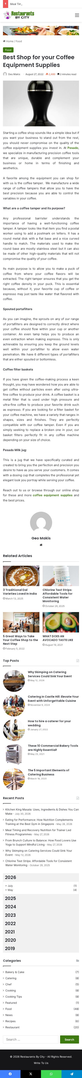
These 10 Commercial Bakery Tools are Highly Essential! (53, 748)
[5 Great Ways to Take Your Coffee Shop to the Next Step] (21, 622)
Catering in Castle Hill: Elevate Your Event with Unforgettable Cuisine (53, 699)
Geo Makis (14, 74)
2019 (10, 948)
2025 (10, 898)
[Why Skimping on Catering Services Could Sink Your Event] (14, 681)
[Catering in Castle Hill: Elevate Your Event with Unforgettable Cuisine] (14, 705)
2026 (10, 877)
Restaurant (12, 1027)
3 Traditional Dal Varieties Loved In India (20, 592)
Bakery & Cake (14, 972)
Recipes (10, 1021)
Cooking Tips (13, 996)
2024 (10, 907)
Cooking (10, 990)
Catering (10, 978)
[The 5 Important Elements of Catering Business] (14, 779)
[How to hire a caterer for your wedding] (14, 730)
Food (19, 41)
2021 (10, 932)
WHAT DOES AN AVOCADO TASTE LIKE (58, 638)
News (9, 1015)
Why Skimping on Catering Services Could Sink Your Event (50, 674)
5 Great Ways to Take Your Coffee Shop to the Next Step (20, 640)
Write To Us (41, 1063)
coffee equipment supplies (52, 495)
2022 (10, 923)
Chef (8, 984)
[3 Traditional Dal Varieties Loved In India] (21, 576)
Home (9, 41)
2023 (10, 915)
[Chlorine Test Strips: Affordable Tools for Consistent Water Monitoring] (61, 576)
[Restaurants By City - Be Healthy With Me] (19, 15)
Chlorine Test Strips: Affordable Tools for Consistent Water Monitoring (57, 595)
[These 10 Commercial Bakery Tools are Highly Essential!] (14, 755)
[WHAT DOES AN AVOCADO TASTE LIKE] (61, 622)
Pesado (72, 148)
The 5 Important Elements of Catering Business (48, 772)
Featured (11, 1002)
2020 (10, 940)
